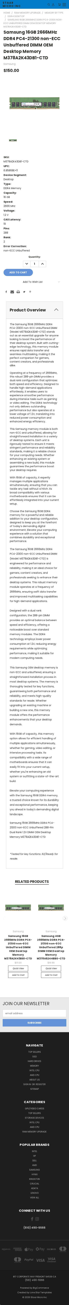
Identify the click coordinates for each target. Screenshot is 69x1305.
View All (34, 1197)
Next (65, 918)
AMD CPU (34, 1075)
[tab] (34, 310)
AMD (34, 1165)
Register (41, 1084)
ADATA (34, 1188)
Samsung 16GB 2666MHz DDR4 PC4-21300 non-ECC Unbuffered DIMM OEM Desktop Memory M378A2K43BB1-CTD (18, 947)
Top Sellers (34, 1051)
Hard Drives (34, 1061)
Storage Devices (34, 1117)
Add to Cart (18, 974)
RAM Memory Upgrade (34, 1131)
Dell (34, 1160)
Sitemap (34, 1088)
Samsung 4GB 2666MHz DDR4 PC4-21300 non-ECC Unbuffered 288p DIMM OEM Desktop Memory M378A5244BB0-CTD (51, 947)
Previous (4, 918)
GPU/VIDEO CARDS (34, 1108)
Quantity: (34, 257)
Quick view (18, 968)
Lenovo (35, 1192)
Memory (34, 1065)
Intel (34, 1151)
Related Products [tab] (32, 881)
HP (34, 1155)
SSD (34, 1056)
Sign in (27, 1084)
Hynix (35, 1174)
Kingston (34, 1179)
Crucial (34, 1183)
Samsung (34, 1169)
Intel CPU (34, 1070)
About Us (34, 1079)
